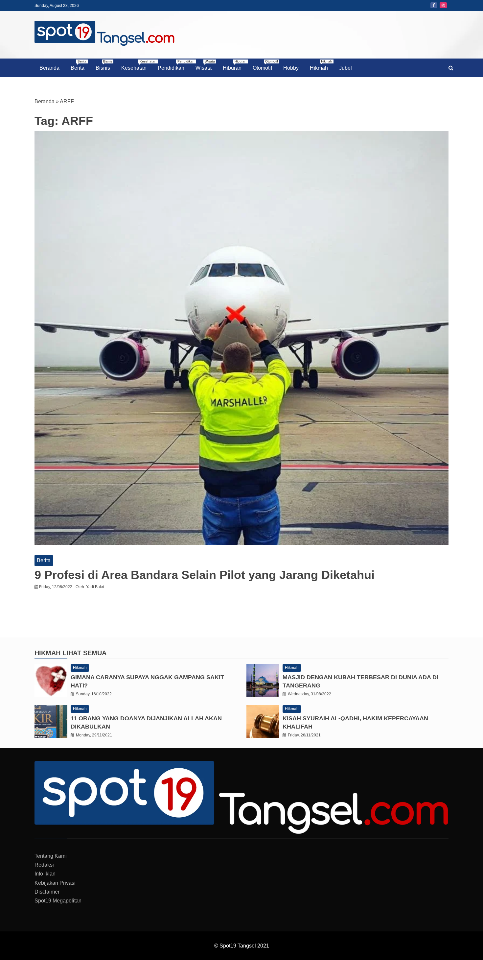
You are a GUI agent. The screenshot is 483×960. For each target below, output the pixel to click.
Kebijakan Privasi (55, 883)
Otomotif (265, 65)
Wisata (205, 65)
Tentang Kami (50, 856)
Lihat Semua (84, 653)
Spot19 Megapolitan (57, 900)
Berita (78, 65)
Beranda (49, 68)
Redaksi (44, 865)
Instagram (443, 5)
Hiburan (234, 65)
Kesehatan (136, 65)
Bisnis (104, 65)
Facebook (433, 5)
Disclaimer (46, 892)
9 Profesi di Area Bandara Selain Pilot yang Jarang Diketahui (204, 575)
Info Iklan (45, 873)
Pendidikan (173, 65)
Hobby (291, 68)
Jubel (345, 68)
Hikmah (321, 65)
